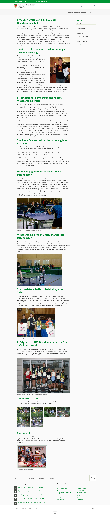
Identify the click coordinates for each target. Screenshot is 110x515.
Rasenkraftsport (81, 488)
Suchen (94, 6)
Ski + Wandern (81, 490)
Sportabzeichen (81, 492)
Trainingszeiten (81, 25)
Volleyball (80, 499)
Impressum (93, 508)
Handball (59, 494)
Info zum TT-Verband (82, 31)
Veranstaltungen (42, 478)
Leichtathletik (60, 499)
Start (15, 478)
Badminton (60, 490)
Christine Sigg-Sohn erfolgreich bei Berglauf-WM (31, 502)
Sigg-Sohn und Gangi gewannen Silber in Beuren (31, 491)
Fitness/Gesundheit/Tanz (64, 492)
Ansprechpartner (81, 28)
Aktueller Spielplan (81, 39)
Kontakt (52, 478)
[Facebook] (95, 1)
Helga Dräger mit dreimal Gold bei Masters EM (31, 498)
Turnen (79, 498)
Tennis (79, 494)
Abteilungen (77, 12)
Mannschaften (80, 33)
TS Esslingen (70, 12)
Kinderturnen (60, 498)
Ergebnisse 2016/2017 (82, 36)
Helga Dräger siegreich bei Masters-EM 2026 (30, 495)
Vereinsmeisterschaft (82, 41)
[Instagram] (92, 1)
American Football (62, 488)
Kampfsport (60, 496)
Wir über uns (80, 23)
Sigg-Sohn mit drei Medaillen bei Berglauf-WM (30, 487)
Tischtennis (83, 12)
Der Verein (22, 478)
